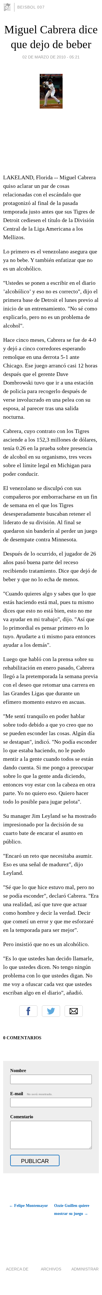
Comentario (21, 1116)
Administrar (85, 1269)
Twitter (51, 1011)
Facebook (28, 1011)
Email (74, 1011)
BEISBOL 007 (31, 7)
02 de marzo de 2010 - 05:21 (51, 57)
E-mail (31, 1093)
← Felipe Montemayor (28, 1205)
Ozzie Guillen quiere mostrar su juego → (71, 1209)
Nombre (18, 1070)
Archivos (51, 1269)
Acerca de (17, 1269)
